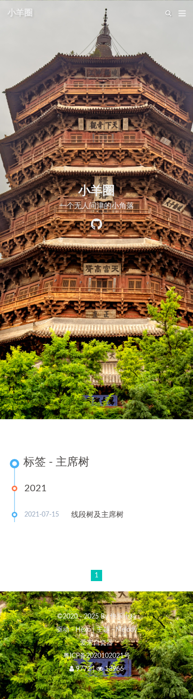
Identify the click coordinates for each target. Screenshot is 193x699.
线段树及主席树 (97, 514)
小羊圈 (20, 13)
